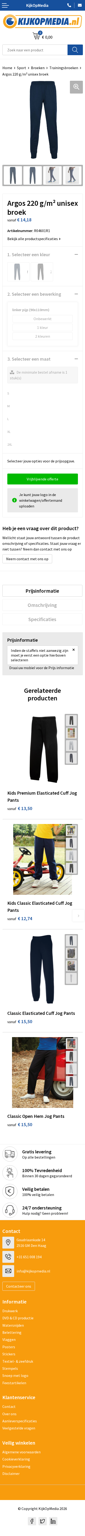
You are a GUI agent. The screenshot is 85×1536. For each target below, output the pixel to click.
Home (7, 67)
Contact (9, 1406)
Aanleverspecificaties (19, 1421)
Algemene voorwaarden (21, 1452)
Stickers (8, 1354)
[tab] (42, 591)
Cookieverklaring (16, 1459)
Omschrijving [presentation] (42, 605)
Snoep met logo (15, 1375)
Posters (8, 1346)
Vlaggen (9, 1339)
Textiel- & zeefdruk (17, 1361)
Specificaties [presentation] (42, 619)
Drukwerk (10, 1310)
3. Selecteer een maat (29, 359)
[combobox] (35, 50)
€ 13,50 (19, 808)
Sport (21, 67)
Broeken (38, 67)
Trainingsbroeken (63, 67)
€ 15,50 (19, 1021)
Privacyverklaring (16, 1466)
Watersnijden (13, 1325)
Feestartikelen (14, 1382)
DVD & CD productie (18, 1318)
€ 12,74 (19, 918)
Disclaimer (11, 1473)
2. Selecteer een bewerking (34, 294)
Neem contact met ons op (27, 558)
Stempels (10, 1368)
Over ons (9, 1413)
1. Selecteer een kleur (28, 254)
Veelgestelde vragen (18, 1428)
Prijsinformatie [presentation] (42, 590)
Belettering (11, 1332)
